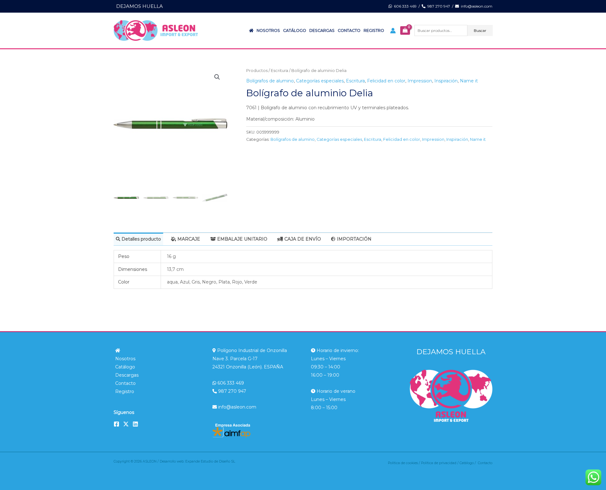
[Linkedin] (135, 424)
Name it (469, 81)
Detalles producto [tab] (140, 239)
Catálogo (294, 30)
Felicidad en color (386, 81)
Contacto (349, 30)
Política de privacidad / (440, 463)
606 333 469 (404, 6)
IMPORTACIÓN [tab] (353, 239)
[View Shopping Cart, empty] (405, 30)
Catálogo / (469, 463)
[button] (217, 77)
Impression (419, 81)
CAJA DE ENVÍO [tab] (302, 239)
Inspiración (446, 81)
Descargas (322, 30)
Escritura (279, 70)
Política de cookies (403, 463)
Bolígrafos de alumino (270, 81)
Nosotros (268, 30)
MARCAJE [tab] (188, 239)
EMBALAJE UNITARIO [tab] (241, 239)
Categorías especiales (320, 81)
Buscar (480, 30)
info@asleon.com (475, 6)
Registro (374, 30)
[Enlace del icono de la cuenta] (393, 30)
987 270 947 (437, 6)
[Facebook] (116, 424)
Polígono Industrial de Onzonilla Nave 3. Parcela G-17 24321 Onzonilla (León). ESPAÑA (249, 359)
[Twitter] (126, 424)
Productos (257, 70)
